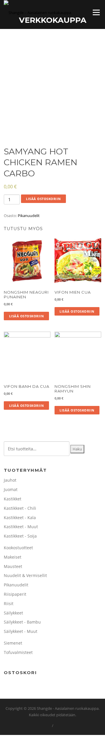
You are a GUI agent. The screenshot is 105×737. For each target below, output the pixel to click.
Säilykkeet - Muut (20, 631)
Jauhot (10, 480)
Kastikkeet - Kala (20, 517)
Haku (77, 449)
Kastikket (12, 499)
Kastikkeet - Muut (21, 526)
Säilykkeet (13, 613)
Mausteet (13, 566)
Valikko (96, 12)
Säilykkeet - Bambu (22, 622)
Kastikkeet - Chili (20, 508)
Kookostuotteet (18, 547)
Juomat (11, 489)
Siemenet (13, 643)
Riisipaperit (15, 594)
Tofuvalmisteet (18, 652)
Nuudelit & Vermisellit (25, 575)
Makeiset (12, 557)
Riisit (8, 603)
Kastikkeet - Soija (20, 536)
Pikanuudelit (29, 215)
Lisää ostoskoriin (43, 199)
